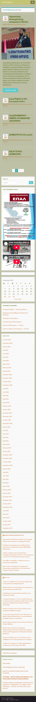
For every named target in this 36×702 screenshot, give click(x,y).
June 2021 (6, 434)
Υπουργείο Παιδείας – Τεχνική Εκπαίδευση (15, 309)
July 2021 (5, 430)
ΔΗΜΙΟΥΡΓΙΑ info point (20, 134)
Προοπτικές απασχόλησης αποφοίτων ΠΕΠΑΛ (18, 19)
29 (9, 297)
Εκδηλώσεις (23, 24)
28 (5, 297)
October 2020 (7, 462)
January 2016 (6, 524)
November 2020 (7, 458)
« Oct (16, 299)
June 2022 (6, 392)
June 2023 (6, 353)
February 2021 (7, 448)
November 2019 (7, 500)
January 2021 (6, 451)
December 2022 (7, 374)
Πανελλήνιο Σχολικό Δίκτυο (10, 318)
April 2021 (6, 441)
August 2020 (6, 469)
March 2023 (6, 364)
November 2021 (7, 416)
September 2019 (7, 507)
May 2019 (5, 514)
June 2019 (6, 510)
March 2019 (6, 517)
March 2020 (6, 486)
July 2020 (5, 472)
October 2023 (7, 339)
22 (9, 294)
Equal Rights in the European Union (18, 100)
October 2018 (7, 521)
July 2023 (5, 350)
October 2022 (7, 381)
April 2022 (6, 399)
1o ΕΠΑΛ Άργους (7, 2)
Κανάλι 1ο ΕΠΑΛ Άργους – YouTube (13, 325)
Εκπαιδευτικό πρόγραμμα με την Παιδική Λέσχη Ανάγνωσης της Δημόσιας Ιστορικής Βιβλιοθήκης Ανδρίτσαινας (17, 547)
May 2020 (5, 479)
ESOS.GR (7, 577)
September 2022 (7, 385)
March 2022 (6, 402)
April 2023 (6, 360)
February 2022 (7, 406)
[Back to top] (32, 691)
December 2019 (7, 496)
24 (18, 294)
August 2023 (6, 346)
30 (13, 297)
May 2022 (5, 395)
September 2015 (7, 528)
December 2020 (7, 455)
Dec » (20, 299)
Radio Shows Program (10, 653)
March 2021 (6, 444)
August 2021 (6, 427)
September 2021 (7, 423)
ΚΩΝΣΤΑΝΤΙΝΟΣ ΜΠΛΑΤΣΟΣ (11, 24)
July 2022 (5, 388)
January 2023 (6, 371)
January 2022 (6, 409)
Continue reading (10, 90)
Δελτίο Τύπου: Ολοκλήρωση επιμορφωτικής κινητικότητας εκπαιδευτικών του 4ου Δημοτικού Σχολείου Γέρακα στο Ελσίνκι (16, 568)
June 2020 (6, 476)
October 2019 (7, 503)
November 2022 (7, 378)
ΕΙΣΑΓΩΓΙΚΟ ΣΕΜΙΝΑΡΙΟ (15, 152)
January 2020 (6, 493)
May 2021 (5, 437)
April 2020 (6, 483)
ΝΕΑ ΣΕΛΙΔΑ (6, 663)
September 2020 (7, 465)
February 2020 (7, 489)
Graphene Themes (14, 699)
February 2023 (7, 367)
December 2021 (7, 413)
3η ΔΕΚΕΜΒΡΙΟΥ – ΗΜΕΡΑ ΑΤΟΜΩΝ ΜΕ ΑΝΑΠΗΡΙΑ (19, 118)
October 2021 (7, 420)
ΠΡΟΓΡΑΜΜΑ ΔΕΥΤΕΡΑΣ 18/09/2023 (14, 667)
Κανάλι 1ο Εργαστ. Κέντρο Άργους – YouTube (16, 329)
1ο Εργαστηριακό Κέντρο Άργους (12, 322)
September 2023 (7, 343)
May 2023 (5, 357)
